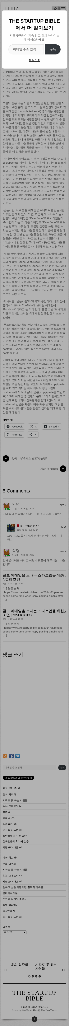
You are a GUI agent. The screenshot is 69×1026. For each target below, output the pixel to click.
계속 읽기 (34, 60)
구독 (53, 49)
